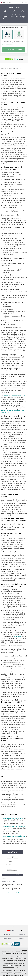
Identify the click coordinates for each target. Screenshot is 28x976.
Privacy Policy (7, 938)
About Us (7, 934)
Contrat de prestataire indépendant (14, 836)
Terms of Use (22, 970)
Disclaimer (3, 972)
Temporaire (19, 36)
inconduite (17, 636)
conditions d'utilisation (8, 967)
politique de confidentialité (11, 953)
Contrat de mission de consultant (14, 826)
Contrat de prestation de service (13, 818)
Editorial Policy (18, 972)
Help (18, 2)
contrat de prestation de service (14, 396)
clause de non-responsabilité (18, 951)
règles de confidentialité (16, 965)
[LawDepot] (5, 2)
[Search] (22, 2)
